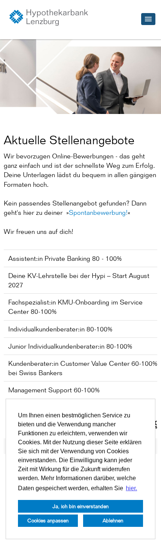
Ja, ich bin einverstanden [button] (80, 506)
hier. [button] (131, 488)
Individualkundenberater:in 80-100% (60, 329)
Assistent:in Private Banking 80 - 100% (65, 258)
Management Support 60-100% (54, 390)
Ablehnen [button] (113, 520)
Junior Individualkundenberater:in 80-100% (70, 346)
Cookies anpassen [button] (48, 520)
